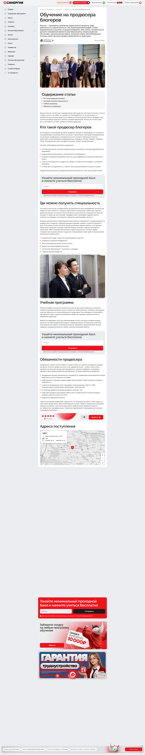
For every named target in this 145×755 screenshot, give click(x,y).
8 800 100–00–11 (60, 440)
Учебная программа (50, 103)
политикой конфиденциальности (86, 195)
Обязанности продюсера (52, 106)
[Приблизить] (103, 455)
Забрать (52, 645)
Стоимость (136, 750)
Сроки (130, 750)
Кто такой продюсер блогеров (54, 98)
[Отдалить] (103, 458)
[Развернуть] (103, 463)
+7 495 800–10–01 (49, 440)
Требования (123, 750)
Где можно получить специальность (56, 101)
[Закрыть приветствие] (107, 743)
